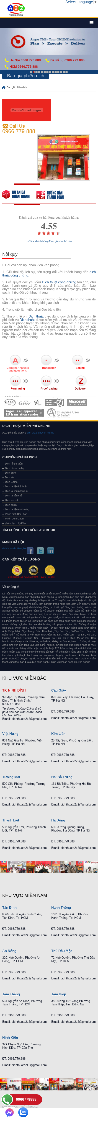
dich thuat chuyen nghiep (40, 432)
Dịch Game (11, 481)
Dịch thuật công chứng (59, 282)
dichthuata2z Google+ (14, 548)
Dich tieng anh (16, 10)
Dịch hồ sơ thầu (14, 463)
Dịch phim (10, 472)
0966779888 (26, 1099)
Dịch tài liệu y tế (13, 495)
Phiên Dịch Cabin (14, 518)
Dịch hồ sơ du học (15, 468)
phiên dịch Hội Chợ (15, 523)
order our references (53, 194)
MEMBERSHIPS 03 (37, 402)
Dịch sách (10, 477)
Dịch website (12, 500)
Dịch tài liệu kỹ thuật (16, 486)
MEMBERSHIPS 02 (24, 402)
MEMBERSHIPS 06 (24, 413)
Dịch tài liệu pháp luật (16, 491)
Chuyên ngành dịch (19, 457)
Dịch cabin (11, 505)
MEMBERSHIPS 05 (77, 402)
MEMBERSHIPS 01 (9, 402)
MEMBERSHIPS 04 (54, 402)
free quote (19, 194)
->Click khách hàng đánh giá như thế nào (49, 241)
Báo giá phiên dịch (17, 87)
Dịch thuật (36, 316)
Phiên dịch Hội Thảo (16, 514)
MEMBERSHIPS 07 (63, 413)
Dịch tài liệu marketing (17, 509)
